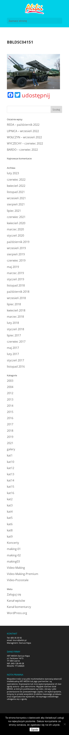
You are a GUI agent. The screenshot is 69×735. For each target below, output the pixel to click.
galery (11, 449)
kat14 (10, 480)
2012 (10, 393)
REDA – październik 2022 (23, 125)
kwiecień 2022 (16, 186)
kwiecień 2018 (16, 310)
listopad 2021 (16, 192)
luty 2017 (13, 354)
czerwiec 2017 (16, 342)
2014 (10, 406)
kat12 (10, 468)
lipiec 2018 (14, 304)
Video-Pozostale (17, 580)
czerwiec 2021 (16, 217)
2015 (10, 412)
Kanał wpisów (16, 601)
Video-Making (16, 568)
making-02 (14, 555)
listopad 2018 (16, 285)
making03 (13, 561)
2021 (10, 443)
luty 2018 (13, 323)
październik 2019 (18, 242)
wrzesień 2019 (16, 248)
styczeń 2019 (15, 279)
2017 (10, 424)
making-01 (14, 549)
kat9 (10, 536)
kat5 (10, 518)
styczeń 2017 (15, 360)
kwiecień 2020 (16, 223)
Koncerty (13, 543)
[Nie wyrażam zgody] (64, 724)
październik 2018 (18, 292)
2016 (10, 418)
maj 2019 (13, 267)
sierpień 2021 (16, 204)
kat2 (10, 499)
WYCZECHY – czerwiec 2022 (25, 143)
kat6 (10, 524)
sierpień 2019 (16, 254)
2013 (10, 399)
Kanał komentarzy (19, 607)
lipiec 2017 (14, 335)
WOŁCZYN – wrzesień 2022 (24, 137)
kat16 (10, 493)
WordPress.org (17, 613)
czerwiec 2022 (16, 179)
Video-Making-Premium (22, 574)
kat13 (10, 474)
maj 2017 (13, 348)
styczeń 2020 (15, 235)
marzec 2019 (15, 273)
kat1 (10, 455)
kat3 (10, 505)
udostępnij (36, 95)
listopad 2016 (16, 366)
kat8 (10, 530)
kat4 (10, 511)
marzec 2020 (15, 229)
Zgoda (34, 729)
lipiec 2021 (14, 211)
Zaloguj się (14, 594)
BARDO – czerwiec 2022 (22, 150)
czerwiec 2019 (16, 260)
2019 (10, 437)
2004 (10, 387)
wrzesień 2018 (16, 298)
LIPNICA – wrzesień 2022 (23, 131)
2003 (10, 381)
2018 (10, 431)
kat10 (10, 462)
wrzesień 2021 (16, 198)
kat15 (10, 487)
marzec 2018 (15, 317)
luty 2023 (13, 173)
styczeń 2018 (15, 329)
